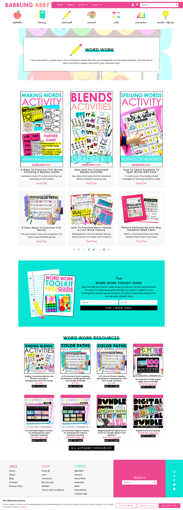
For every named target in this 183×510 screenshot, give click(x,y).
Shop (95, 5)
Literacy (78, 474)
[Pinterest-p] (174, 480)
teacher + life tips (165, 22)
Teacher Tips (80, 493)
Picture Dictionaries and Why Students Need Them (141, 228)
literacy (42, 22)
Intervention (80, 490)
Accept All (169, 505)
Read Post (41, 183)
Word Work (80, 478)
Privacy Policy (16, 486)
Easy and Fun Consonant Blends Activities (91, 171)
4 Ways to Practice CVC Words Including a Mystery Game (42, 171)
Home (60, 5)
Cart (44, 474)
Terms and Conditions (53, 490)
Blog (82, 5)
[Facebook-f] (174, 476)
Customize (126, 505)
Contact (13, 482)
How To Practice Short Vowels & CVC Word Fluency (91, 228)
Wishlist (45, 486)
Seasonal (79, 482)
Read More (23, 507)
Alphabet (79, 470)
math (116, 22)
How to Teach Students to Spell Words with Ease (141, 171)
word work (67, 22)
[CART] (137, 4)
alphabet (17, 22)
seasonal (91, 22)
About (71, 5)
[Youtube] (174, 484)
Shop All (46, 470)
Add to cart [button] (39, 386)
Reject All (147, 505)
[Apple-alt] (174, 489)
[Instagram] (174, 472)
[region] (91, 503)
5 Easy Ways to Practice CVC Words (41, 228)
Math (77, 486)
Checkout (47, 478)
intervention (141, 22)
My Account (48, 482)
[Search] (176, 5)
